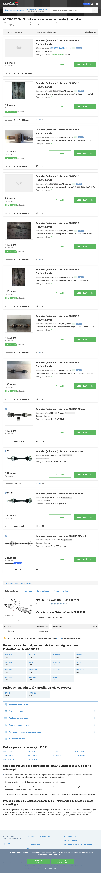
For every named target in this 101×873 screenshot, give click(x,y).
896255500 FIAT (56, 752)
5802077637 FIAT (9, 759)
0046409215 (57, 678)
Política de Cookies (55, 855)
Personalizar (50, 869)
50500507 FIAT (8, 755)
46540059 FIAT (32, 759)
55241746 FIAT (80, 752)
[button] (87, 4)
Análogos (66, 591)
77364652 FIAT (32, 752)
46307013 (8, 678)
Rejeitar (62, 861)
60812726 (56, 671)
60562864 (8, 671)
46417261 (32, 656)
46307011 (8, 663)
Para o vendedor (70, 836)
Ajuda (29, 848)
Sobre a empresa (33, 844)
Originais (56, 591)
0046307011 (57, 663)
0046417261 (80, 663)
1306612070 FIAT (9, 752)
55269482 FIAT (80, 755)
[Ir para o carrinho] (96, 3)
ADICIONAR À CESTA (84, 64)
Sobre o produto (27, 591)
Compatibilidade (43, 591)
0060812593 (80, 671)
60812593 (8, 656)
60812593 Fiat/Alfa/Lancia (60, 48)
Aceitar (38, 861)
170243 (8, 694)
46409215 (32, 678)
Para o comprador (70, 840)
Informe (59, 638)
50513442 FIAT (56, 755)
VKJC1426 (32, 694)
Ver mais (60, 64)
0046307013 (80, 656)
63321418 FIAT (32, 755)
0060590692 (33, 671)
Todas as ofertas (11, 591)
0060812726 (33, 663)
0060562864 (57, 656)
